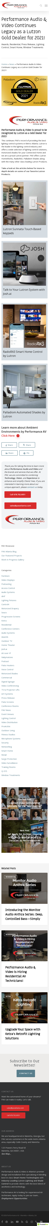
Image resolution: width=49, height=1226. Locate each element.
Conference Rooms (10, 706)
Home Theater (8, 645)
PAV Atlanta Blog (8, 551)
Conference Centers (10, 628)
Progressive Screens (10, 616)
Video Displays (8, 580)
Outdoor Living (8, 730)
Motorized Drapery (10, 608)
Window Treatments (33, 47)
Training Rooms (8, 767)
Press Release (28, 44)
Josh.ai (4, 649)
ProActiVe (5, 726)
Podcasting (6, 584)
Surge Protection (9, 759)
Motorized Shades (9, 673)
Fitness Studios (8, 734)
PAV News (6, 710)
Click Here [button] (8, 435)
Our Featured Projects (11, 555)
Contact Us (25, 1073)
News (11, 64)
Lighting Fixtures (8, 600)
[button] (46, 5)
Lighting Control (8, 718)
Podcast (5, 661)
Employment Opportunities (14, 1198)
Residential (15, 44)
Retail (4, 754)
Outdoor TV (6, 641)
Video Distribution (9, 722)
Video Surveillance (9, 763)
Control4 (5, 604)
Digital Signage (8, 681)
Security (5, 742)
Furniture (5, 576)
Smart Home (16, 47)
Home (4, 64)
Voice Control (7, 669)
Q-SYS (4, 771)
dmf (3, 596)
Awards (5, 44)
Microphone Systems (10, 738)
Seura (4, 612)
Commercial (6, 677)
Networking (6, 746)
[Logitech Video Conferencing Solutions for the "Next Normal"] (24, 803)
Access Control (8, 588)
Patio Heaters (7, 665)
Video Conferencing (10, 685)
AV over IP (6, 653)
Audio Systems (8, 592)
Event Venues (7, 714)
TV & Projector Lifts (10, 689)
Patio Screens (7, 702)
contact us (32, 487)
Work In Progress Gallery (12, 559)
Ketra (4, 620)
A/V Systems (7, 693)
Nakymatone (7, 657)
